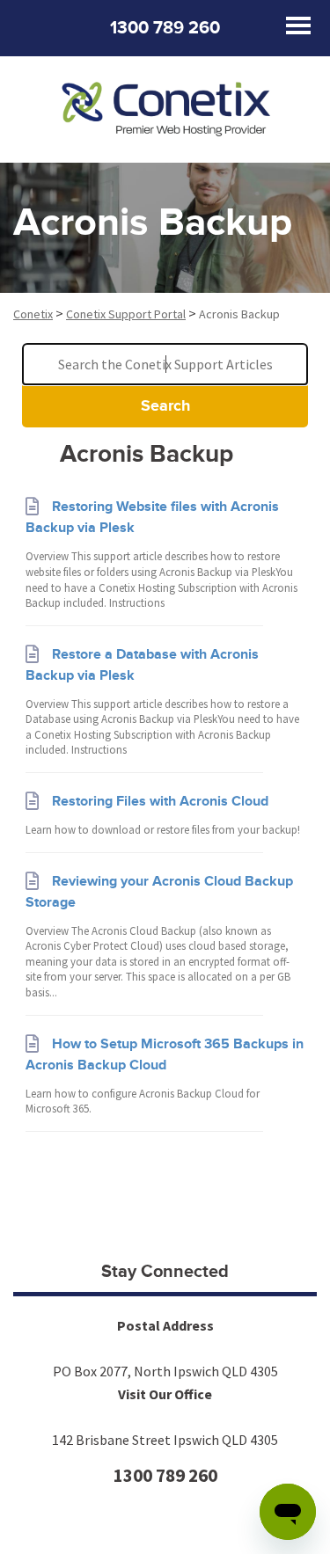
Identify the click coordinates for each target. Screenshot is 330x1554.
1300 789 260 (165, 28)
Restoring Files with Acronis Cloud (160, 801)
